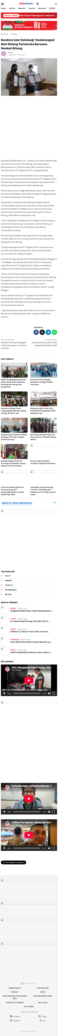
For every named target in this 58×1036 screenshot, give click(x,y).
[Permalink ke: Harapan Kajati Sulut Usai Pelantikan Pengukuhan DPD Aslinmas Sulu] (43, 398)
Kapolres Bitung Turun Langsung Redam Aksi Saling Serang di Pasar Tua (13, 410)
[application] (29, 680)
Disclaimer (29, 1006)
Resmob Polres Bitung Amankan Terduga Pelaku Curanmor (41, 382)
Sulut (8, 576)
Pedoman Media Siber (42, 996)
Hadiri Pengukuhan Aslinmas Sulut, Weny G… (31, 652)
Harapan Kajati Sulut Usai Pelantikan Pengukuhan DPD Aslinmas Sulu (43, 410)
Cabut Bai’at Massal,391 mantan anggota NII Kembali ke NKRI (44, 342)
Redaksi (14, 992)
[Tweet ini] (42, 332)
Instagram (16, 1020)
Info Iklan (42, 1002)
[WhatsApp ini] (54, 332)
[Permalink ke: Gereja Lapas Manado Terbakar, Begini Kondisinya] (43, 451)
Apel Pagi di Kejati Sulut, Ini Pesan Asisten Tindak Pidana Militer (43, 437)
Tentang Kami (43, 988)
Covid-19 (9, 585)
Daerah (13, 608)
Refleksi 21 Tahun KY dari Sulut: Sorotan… (30, 631)
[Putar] (4, 693)
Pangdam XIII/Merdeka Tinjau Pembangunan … (31, 611)
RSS (44, 1020)
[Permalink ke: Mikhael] (3, 53)
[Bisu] (49, 693)
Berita (13, 650)
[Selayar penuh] (53, 693)
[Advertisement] (29, 128)
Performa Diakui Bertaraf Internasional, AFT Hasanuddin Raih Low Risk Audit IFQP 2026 (12, 491)
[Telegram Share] (48, 332)
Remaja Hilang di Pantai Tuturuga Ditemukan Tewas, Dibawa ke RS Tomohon (13, 463)
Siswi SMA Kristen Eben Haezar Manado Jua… (31, 642)
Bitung (8, 594)
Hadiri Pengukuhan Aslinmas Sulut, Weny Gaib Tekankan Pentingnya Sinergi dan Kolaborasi (13, 383)
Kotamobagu (11, 590)
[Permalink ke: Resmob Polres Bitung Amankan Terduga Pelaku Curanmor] (43, 370)
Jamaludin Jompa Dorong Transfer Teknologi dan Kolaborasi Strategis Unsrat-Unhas (43, 491)
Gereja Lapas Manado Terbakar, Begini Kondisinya (42, 462)
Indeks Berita (15, 988)
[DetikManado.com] (29, 3)
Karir (42, 992)
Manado (8, 580)
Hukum (13, 629)
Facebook (16, 1016)
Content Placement (15, 1002)
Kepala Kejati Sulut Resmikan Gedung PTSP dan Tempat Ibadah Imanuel (14, 437)
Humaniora (14, 640)
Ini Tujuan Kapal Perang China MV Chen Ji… (30, 621)
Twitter (44, 1016)
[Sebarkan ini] (36, 332)
